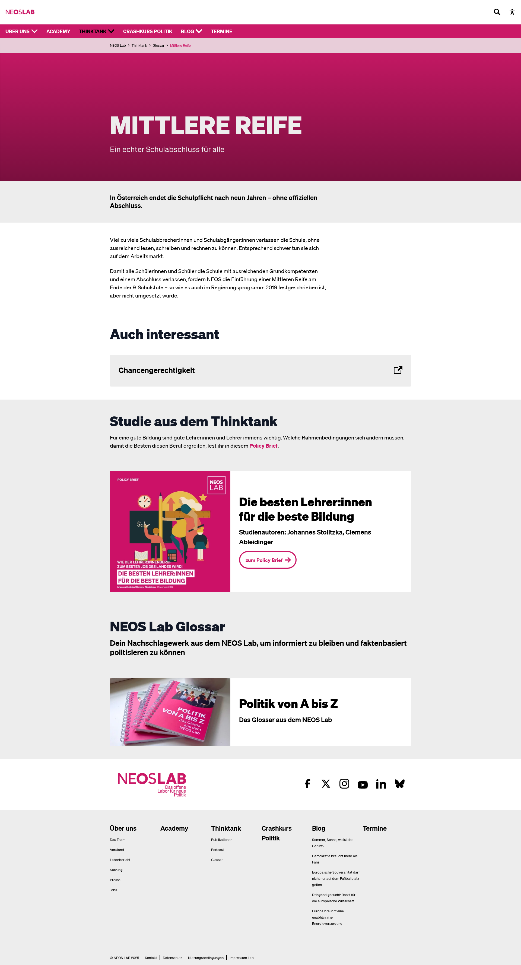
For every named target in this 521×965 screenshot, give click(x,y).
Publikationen (221, 839)
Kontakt (151, 957)
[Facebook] (307, 783)
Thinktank (92, 31)
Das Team (117, 839)
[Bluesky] (399, 783)
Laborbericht (120, 859)
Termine (221, 31)
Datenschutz (172, 957)
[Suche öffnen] (497, 12)
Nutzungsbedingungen (206, 957)
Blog (187, 31)
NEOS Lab (118, 45)
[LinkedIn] (381, 783)
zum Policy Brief (264, 560)
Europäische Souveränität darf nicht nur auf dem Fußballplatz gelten (336, 878)
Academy (58, 31)
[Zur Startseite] (20, 12)
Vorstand (117, 849)
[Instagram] (344, 783)
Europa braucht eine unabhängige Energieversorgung (328, 917)
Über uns (17, 31)
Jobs (113, 889)
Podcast (217, 849)
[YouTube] (363, 783)
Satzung (116, 869)
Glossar (158, 45)
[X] (326, 783)
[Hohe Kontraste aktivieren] (512, 12)
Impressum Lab (242, 957)
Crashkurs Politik (147, 31)
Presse (115, 879)
